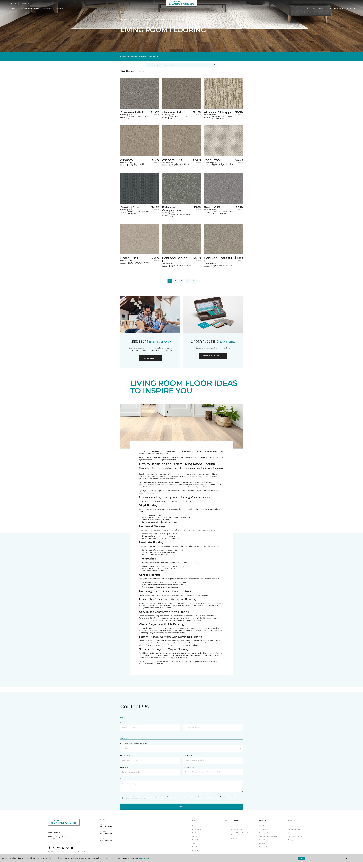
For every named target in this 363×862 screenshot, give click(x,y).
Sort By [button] (142, 71)
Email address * (188, 755)
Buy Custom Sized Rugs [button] (30, 8)
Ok (302, 858)
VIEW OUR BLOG (148, 358)
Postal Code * (124, 767)
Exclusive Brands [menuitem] (265, 847)
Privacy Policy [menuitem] (293, 840)
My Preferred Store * (189, 767)
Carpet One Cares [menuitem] (294, 829)
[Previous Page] (164, 281)
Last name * (186, 723)
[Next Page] (199, 281)
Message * (123, 779)
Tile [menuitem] (193, 843)
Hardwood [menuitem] (195, 833)
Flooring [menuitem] (195, 826)
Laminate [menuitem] (195, 840)
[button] (347, 8)
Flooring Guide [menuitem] (264, 833)
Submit (181, 806)
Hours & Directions (315, 8)
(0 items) (354, 8)
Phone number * (125, 755)
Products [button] (12, 8)
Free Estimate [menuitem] (197, 847)
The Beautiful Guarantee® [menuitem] (268, 836)
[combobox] (179, 65)
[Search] (215, 65)
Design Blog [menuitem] (234, 838)
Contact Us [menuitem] (292, 833)
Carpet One (124, 20)
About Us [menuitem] (291, 826)
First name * (124, 723)
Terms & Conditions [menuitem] (295, 836)
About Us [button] (59, 8)
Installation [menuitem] (263, 843)
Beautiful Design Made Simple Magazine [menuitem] (240, 834)
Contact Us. (157, 56)
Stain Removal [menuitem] (264, 826)
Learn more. (144, 858)
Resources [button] (47, 8)
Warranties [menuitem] (263, 840)
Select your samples (210, 356)
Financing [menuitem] (195, 850)
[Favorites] (351, 8)
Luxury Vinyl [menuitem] (196, 829)
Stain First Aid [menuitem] (264, 829)
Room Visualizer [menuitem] (236, 826)
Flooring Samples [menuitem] (236, 829)
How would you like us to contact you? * (133, 743)
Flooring (134, 20)
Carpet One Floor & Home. (62, 852)
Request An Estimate (335, 8)
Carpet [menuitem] (194, 836)
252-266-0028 (24, 3)
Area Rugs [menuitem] (224, 820)
